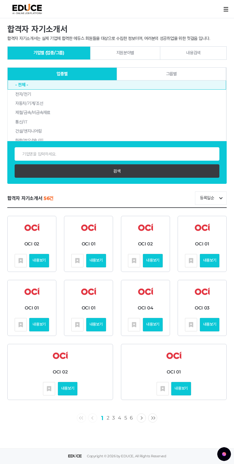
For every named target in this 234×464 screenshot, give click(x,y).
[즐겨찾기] (21, 260)
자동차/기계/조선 (29, 103)
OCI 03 (202, 308)
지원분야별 (125, 52)
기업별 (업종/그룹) (49, 52)
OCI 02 (31, 244)
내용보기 (39, 260)
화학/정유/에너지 (29, 140)
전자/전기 (23, 94)
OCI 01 (89, 244)
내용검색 (193, 52)
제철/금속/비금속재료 (32, 112)
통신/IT (21, 122)
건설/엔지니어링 (28, 131)
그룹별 (171, 74)
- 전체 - (21, 84)
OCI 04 (145, 308)
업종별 (62, 74)
